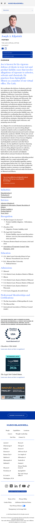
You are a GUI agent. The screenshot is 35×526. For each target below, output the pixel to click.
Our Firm (12, 437)
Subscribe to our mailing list (16, 415)
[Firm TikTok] (28, 487)
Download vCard (8, 56)
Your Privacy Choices (16, 506)
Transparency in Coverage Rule (17, 509)
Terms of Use (11, 499)
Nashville (21, 460)
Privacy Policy (23, 499)
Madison (6, 457)
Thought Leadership (21, 434)
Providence (6, 471)
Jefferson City (22, 451)
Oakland (6, 463)
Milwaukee (21, 457)
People (8, 430)
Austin (5, 443)
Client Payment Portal (17, 491)
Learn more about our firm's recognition (12, 349)
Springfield (21, 471)
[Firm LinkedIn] (17, 487)
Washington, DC (8, 478)
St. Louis (6, 475)
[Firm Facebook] (20, 487)
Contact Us (22, 437)
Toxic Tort (4, 213)
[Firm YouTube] (24, 487)
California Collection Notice (23, 502)
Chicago (5, 45)
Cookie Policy (8, 502)
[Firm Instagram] (7, 487)
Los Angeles (21, 454)
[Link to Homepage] (16, 3)
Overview (6, 10)
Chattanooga (7, 446)
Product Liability (6, 209)
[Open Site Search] (5, 3)
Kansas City (7, 454)
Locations (26, 430)
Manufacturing (6, 193)
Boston (20, 443)
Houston (6, 451)
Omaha (20, 463)
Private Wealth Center (22, 467)
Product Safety (5, 211)
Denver (20, 449)
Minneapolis (7, 460)
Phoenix (5, 468)
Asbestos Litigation (7, 203)
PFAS (3, 207)
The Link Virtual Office (10, 43)
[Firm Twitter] (12, 487)
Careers (10, 434)
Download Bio (7, 52)
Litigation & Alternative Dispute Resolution (15, 205)
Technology (4, 195)
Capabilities (16, 430)
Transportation (6, 197)
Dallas (5, 449)
